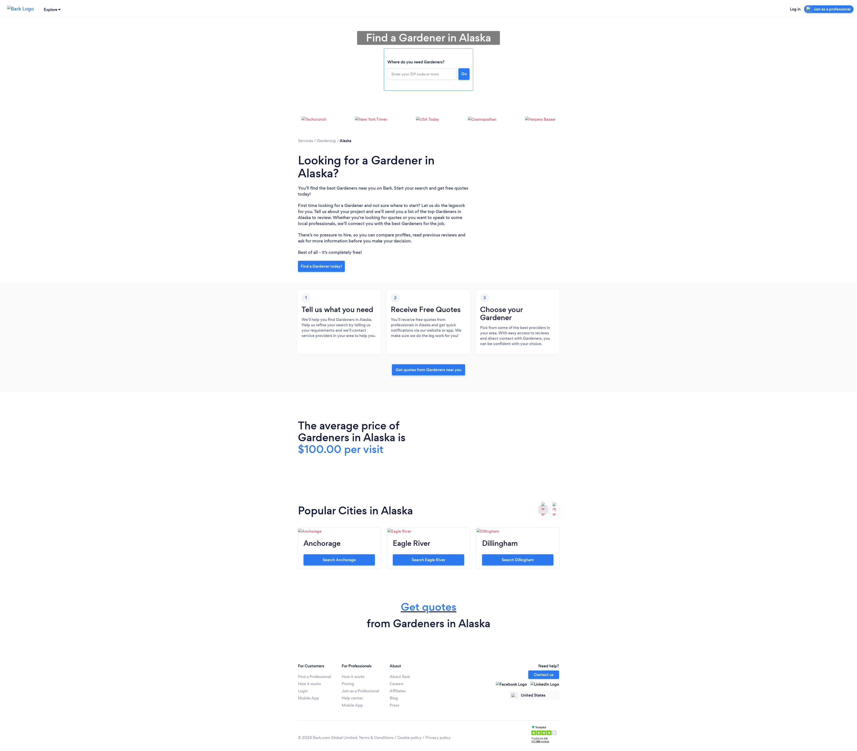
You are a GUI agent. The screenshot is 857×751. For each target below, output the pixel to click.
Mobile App (308, 698)
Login (303, 691)
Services (305, 140)
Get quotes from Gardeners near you (428, 369)
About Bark (400, 676)
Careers (397, 684)
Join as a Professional (360, 691)
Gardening (326, 140)
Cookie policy (409, 737)
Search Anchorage (339, 560)
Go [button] (464, 74)
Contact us (543, 674)
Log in (795, 9)
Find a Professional (314, 676)
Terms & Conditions (376, 737)
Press (394, 705)
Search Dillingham (518, 560)
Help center (352, 698)
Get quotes (428, 607)
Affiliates (398, 691)
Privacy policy (438, 737)
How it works (309, 684)
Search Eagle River (428, 560)
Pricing (348, 684)
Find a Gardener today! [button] (321, 266)
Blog (394, 698)
